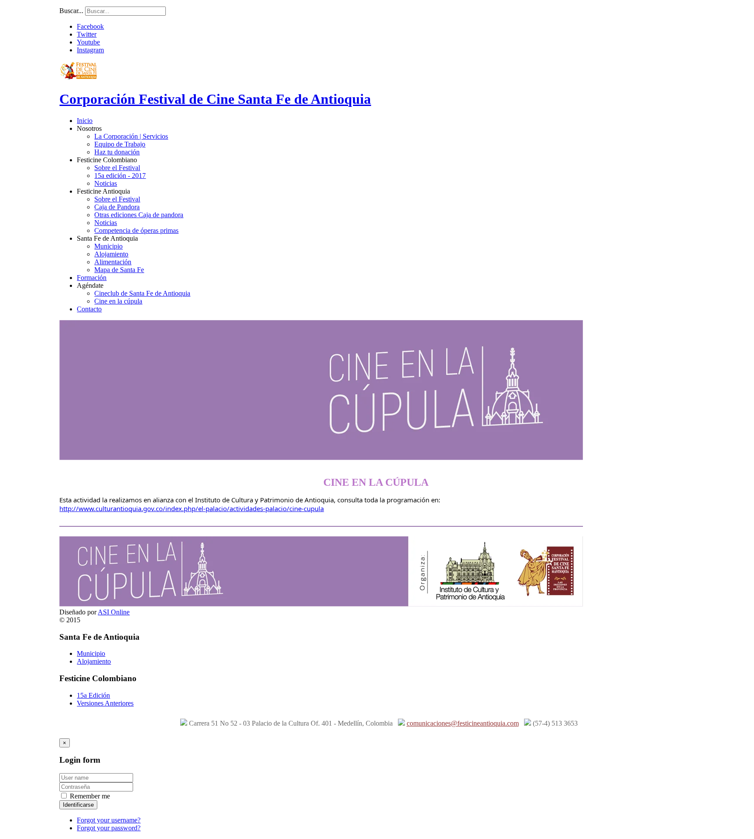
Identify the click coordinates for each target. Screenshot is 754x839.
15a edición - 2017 (120, 175)
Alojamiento (111, 254)
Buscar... (71, 10)
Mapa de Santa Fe (119, 269)
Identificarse (78, 804)
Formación (91, 277)
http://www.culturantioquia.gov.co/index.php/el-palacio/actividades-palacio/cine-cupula (191, 508)
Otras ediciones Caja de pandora (138, 214)
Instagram (90, 50)
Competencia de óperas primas (136, 230)
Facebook (90, 26)
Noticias (105, 183)
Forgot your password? (109, 828)
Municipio (108, 246)
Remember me (89, 796)
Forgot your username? (109, 820)
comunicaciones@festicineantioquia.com (463, 723)
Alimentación (112, 262)
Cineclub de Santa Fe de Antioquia (142, 293)
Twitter (86, 34)
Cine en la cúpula (118, 301)
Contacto (89, 309)
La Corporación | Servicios (131, 136)
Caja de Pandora (117, 207)
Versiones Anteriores (105, 703)
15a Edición (93, 695)
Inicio (85, 120)
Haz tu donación (117, 152)
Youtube (88, 42)
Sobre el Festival (117, 167)
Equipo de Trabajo (119, 144)
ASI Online (114, 612)
